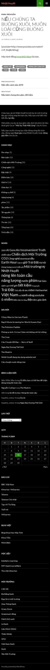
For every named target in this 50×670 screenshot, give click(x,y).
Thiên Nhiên (6, 634)
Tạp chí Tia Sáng (8, 504)
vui (20, 295)
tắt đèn (25, 290)
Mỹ (43, 266)
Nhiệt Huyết (8, 3)
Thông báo (5, 217)
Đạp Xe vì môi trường (10, 599)
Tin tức (4, 222)
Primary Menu (46, 3)
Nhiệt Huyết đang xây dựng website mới (18, 357)
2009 (3, 250)
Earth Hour (9, 262)
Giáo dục (5, 187)
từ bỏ (14, 70)
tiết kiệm (25, 285)
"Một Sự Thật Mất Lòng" (25, 125)
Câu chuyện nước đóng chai (13, 362)
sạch (8, 286)
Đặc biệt (5, 172)
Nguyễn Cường (8, 388)
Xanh (3, 649)
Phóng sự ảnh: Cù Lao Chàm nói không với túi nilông (23, 332)
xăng (31, 295)
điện (30, 299)
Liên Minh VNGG (8, 629)
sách (3, 285)
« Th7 (4, 467)
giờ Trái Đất (31, 262)
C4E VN (4, 589)
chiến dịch (6, 254)
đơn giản (37, 300)
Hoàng (19, 39)
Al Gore (11, 250)
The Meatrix (6, 352)
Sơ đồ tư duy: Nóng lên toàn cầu (23, 393)
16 (18, 455)
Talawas (4, 494)
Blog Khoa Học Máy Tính (12, 532)
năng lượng (6, 197)
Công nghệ (6, 167)
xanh (24, 295)
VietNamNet (41, 290)
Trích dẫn (11, 14)
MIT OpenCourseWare (11, 566)
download (25, 258)
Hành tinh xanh (8, 619)
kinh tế (14, 267)
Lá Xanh (4, 624)
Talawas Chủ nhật (9, 499)
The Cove (5, 337)
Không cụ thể (7, 192)
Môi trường (32, 266)
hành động (20, 66)
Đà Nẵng (24, 300)
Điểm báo (5, 177)
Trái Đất (7, 290)
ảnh (44, 299)
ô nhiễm (7, 299)
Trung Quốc (36, 286)
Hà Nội (42, 262)
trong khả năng (23, 56)
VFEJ (3, 639)
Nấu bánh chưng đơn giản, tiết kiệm (17, 93)
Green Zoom (6, 609)
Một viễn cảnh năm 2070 (12, 83)
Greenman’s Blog (8, 614)
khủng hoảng (6, 267)
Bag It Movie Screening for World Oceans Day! (21, 322)
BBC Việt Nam (7, 484)
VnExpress (5, 514)
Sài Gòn (42, 281)
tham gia (18, 133)
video (22, 70)
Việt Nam (9, 294)
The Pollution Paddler (10, 327)
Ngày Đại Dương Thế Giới (12, 347)
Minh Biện (5, 542)
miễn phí (20, 267)
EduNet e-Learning (9, 561)
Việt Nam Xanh (8, 644)
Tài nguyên (5, 212)
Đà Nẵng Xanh (7, 594)
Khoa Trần (5, 537)
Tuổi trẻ (4, 509)
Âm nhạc (5, 152)
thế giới (14, 285)
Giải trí (4, 182)
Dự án (22, 398)
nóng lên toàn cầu (37, 66)
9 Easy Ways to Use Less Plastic (14, 317)
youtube (39, 295)
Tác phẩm (5, 207)
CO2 (4, 258)
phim (3, 14)
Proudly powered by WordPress (13, 667)
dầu (32, 258)
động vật (8, 66)
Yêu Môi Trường (8, 654)
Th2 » (45, 467)
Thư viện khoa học (9, 571)
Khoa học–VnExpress (10, 489)
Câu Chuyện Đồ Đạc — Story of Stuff (17, 342)
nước (24, 281)
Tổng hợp (5, 227)
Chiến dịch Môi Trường (11, 162)
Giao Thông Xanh (8, 604)
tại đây (11, 118)
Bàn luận (5, 157)
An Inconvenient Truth (31, 250)
